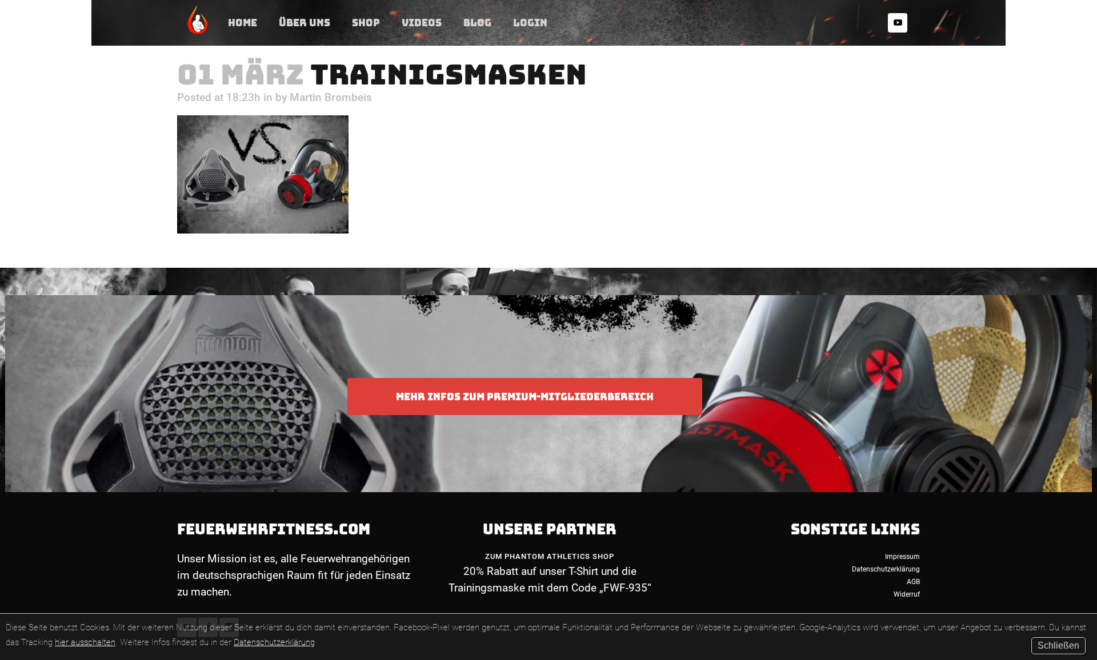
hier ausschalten (85, 642)
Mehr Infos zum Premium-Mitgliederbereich (525, 396)
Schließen (1058, 645)
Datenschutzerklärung (274, 642)
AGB (913, 582)
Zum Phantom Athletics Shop (549, 556)
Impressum (902, 557)
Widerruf (907, 594)
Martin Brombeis (331, 97)
